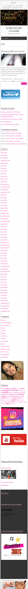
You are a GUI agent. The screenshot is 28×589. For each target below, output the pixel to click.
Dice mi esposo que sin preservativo (18, 143)
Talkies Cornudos (5, 349)
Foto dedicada (4, 341)
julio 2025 (3, 165)
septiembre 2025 (5, 160)
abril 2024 (3, 202)
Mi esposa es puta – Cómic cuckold (14, 138)
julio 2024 (3, 195)
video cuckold (12, 403)
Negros (3, 344)
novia (21, 400)
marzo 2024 (4, 205)
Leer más (24, 83)
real (12, 401)
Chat (16, 8)
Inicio (3, 5)
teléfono (21, 402)
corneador (5, 390)
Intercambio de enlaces (6, 7)
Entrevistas (4, 336)
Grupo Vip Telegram (19, 5)
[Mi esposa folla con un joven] (13, 54)
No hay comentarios (17, 81)
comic (23, 388)
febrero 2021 (4, 287)
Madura (3, 400)
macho (22, 398)
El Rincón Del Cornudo (14, 29)
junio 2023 (4, 229)
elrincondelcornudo (8, 79)
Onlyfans (3, 402)
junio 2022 (4, 255)
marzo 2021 (4, 284)
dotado (16, 394)
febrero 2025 (4, 179)
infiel (14, 398)
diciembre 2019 (5, 303)
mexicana (10, 400)
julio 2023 (3, 226)
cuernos (10, 392)
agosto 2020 (4, 292)
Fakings (3, 338)
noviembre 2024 (5, 187)
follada (11, 396)
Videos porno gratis (6, 468)
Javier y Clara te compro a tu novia (10, 124)
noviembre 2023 (5, 216)
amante (3, 388)
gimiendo (19, 396)
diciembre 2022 (5, 242)
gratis (22, 396)
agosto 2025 (4, 163)
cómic (20, 392)
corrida (20, 390)
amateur (8, 388)
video (7, 403)
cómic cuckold (10, 394)
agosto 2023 (4, 224)
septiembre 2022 (5, 247)
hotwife (4, 398)
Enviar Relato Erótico (10, 5)
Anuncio (3, 320)
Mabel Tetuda (4, 485)
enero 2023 (4, 239)
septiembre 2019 (5, 311)
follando (15, 396)
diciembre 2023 (5, 213)
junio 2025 (4, 168)
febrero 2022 (4, 263)
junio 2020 (4, 295)
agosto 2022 (4, 250)
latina (18, 398)
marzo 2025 (4, 176)
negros (18, 400)
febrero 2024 (4, 208)
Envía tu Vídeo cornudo (17, 7)
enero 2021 (4, 290)
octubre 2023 (4, 218)
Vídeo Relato (4, 357)
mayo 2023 (4, 232)
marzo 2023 (4, 237)
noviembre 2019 (5, 306)
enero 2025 (4, 181)
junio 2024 (4, 197)
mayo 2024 (4, 200)
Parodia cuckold (5, 346)
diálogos (3, 333)
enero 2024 (4, 210)
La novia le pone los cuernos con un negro (11, 119)
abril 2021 (3, 282)
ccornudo (18, 388)
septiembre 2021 (5, 271)
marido (6, 400)
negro (14, 399)
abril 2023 (3, 234)
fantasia (7, 396)
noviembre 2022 (5, 245)
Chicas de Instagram (6, 8)
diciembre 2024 (5, 184)
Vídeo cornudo (6, 81)
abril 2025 (3, 173)
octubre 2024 (4, 189)
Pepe (6, 402)
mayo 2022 (4, 258)
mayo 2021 (4, 279)
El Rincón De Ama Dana (7, 482)
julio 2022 (3, 253)
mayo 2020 (4, 298)
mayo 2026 (4, 152)
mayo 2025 (4, 171)
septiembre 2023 (5, 221)
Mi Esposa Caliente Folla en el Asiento (11, 112)
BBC (14, 388)
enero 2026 (4, 155)
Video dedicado (5, 354)
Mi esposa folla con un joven (12, 51)
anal (12, 388)
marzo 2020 (4, 300)
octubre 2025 (4, 158)
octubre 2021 (4, 269)
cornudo (14, 390)
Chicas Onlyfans (5, 325)
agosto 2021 (4, 274)
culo (14, 392)
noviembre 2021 (5, 266)
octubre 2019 (4, 308)
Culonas (3, 330)
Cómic (12, 8)
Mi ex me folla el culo (6, 121)
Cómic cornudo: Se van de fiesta (13, 135)
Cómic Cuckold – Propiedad (14, 133)
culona (17, 392)
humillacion (9, 398)
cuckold (4, 392)
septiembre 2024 (5, 192)
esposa (21, 394)
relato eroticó (16, 401)
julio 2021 (3, 277)
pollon (8, 402)
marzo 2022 (4, 261)
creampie (24, 390)
